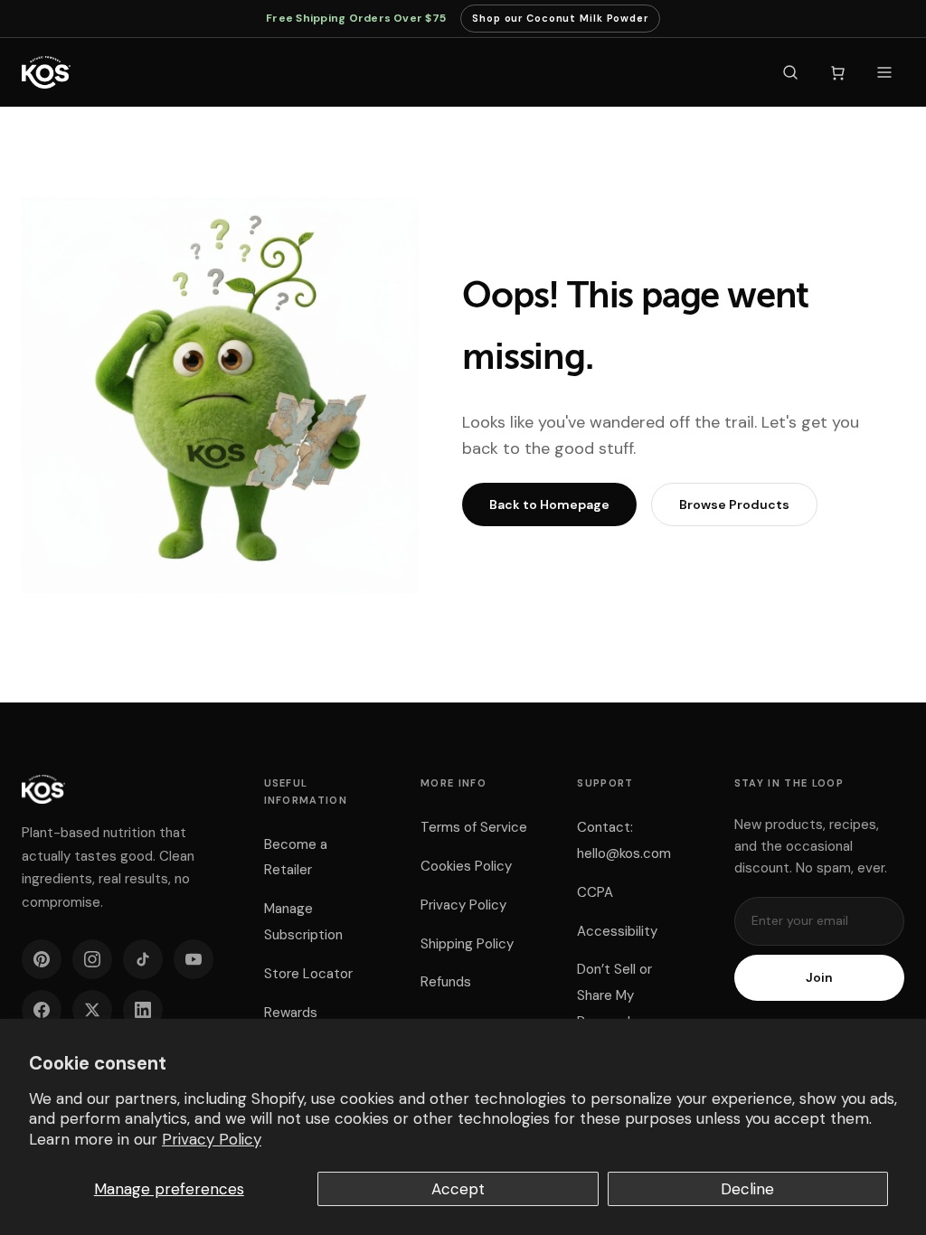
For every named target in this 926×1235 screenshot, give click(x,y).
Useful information (306, 791)
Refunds (445, 982)
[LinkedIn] (143, 1010)
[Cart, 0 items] (837, 72)
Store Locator (308, 974)
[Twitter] (92, 1010)
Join (819, 977)
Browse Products (734, 504)
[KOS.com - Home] (46, 72)
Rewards (290, 1013)
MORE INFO (453, 783)
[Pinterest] (41, 959)
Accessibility (617, 931)
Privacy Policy (211, 1139)
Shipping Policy (467, 944)
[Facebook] (41, 1010)
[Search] (790, 72)
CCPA (595, 892)
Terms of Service (473, 827)
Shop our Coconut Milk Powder (560, 22)
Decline (747, 1189)
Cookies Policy (466, 866)
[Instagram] (92, 959)
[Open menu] (884, 72)
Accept (458, 1189)
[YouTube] (193, 959)
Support (605, 783)
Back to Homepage (549, 504)
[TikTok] (143, 959)
